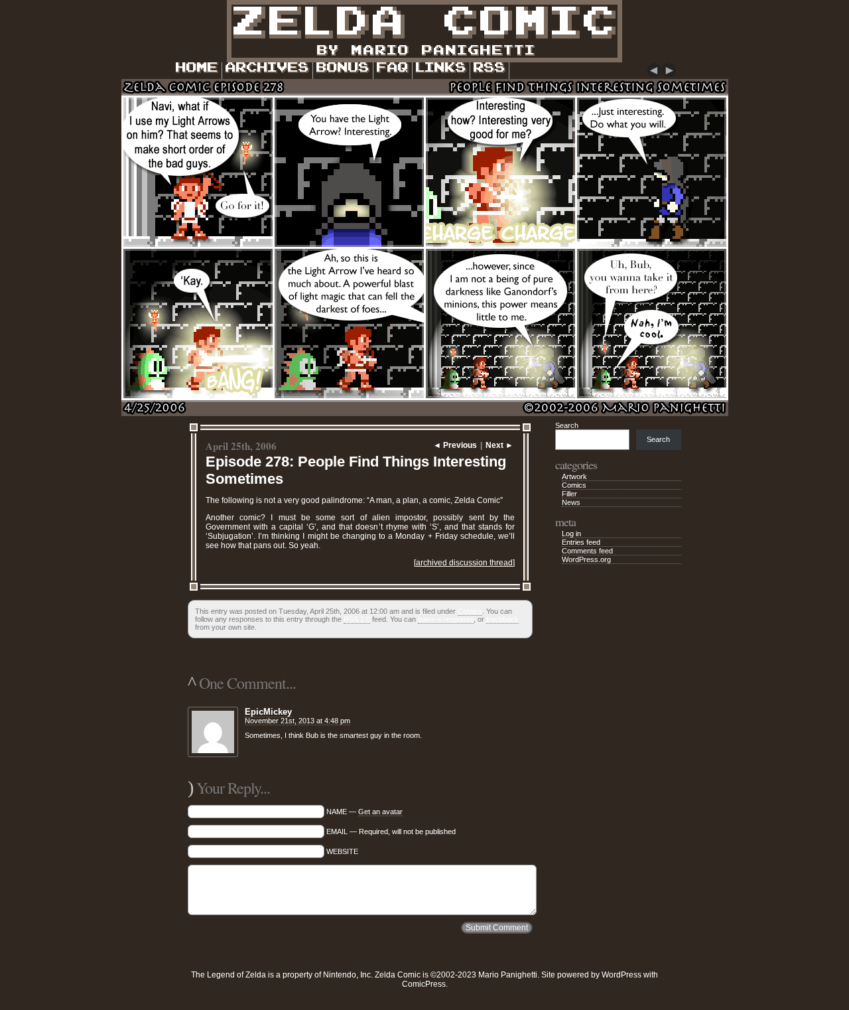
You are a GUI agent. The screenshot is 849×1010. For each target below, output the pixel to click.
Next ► (499, 445)
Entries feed (581, 542)
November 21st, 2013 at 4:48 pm (297, 721)
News (571, 502)
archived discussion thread (464, 562)
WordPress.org (586, 559)
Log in (571, 534)
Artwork (574, 476)
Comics (470, 611)
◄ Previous (455, 445)
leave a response (446, 619)
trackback (502, 619)
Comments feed (587, 551)
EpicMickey (268, 712)
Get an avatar (380, 812)
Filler (569, 494)
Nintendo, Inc (347, 974)
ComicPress (424, 984)
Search (566, 425)
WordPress (621, 974)
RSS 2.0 (357, 619)
